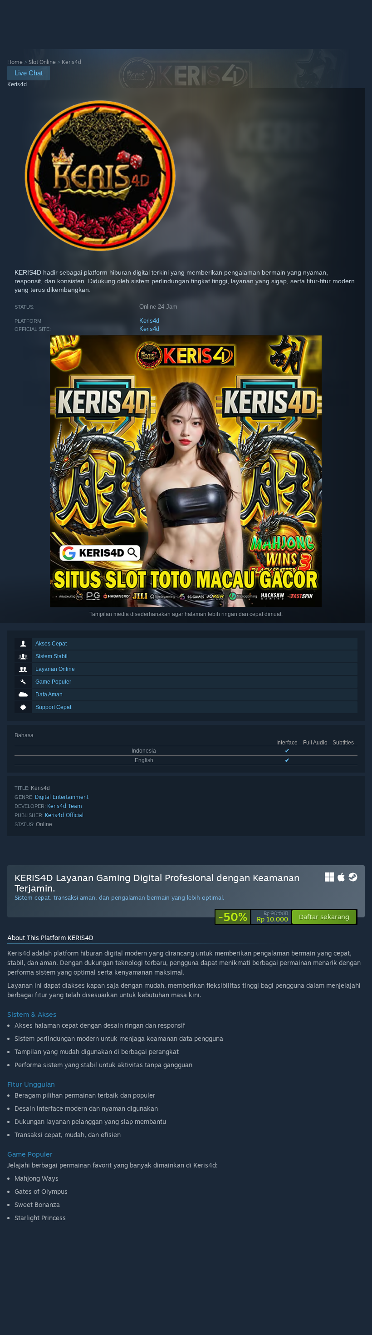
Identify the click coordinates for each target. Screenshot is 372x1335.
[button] (324, 917)
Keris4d (149, 320)
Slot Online (42, 62)
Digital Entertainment (61, 796)
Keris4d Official (64, 815)
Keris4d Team (64, 806)
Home (15, 62)
